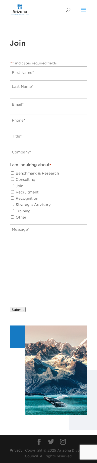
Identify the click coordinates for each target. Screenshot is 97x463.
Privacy (16, 450)
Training (23, 211)
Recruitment (27, 192)
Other (21, 217)
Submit (18, 309)
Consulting (25, 179)
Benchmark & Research (37, 173)
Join (19, 186)
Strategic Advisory (33, 204)
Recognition (27, 198)
